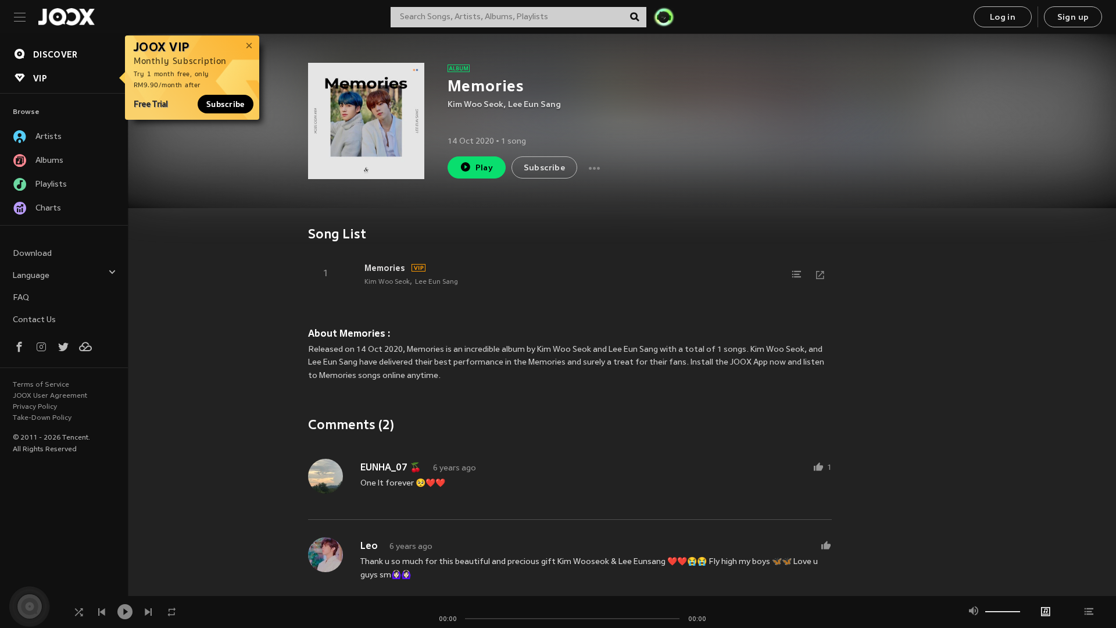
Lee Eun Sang (534, 105)
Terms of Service (41, 385)
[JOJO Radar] (663, 16)
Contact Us (34, 320)
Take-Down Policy (42, 418)
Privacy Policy (35, 407)
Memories (384, 268)
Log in (1002, 17)
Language (31, 276)
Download (32, 253)
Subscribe (225, 104)
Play (484, 168)
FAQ (21, 298)
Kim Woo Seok (475, 105)
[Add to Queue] (797, 274)
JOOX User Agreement (50, 396)
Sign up (1073, 17)
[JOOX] (66, 17)
